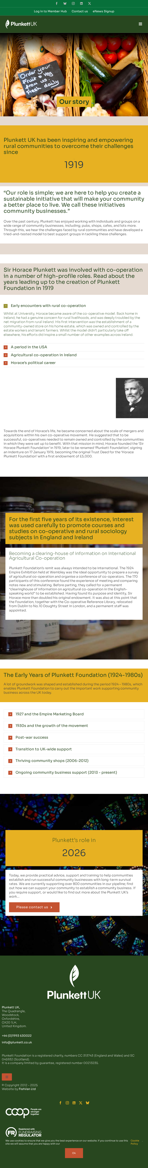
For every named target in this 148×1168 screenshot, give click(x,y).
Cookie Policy (135, 1142)
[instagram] (67, 1102)
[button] (74, 306)
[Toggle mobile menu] (141, 24)
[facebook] (60, 1102)
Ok (74, 1153)
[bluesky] (87, 1102)
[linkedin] (74, 1102)
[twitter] (80, 1102)
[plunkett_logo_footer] (74, 966)
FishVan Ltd (27, 1089)
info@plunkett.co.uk (17, 1042)
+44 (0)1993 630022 (17, 1036)
